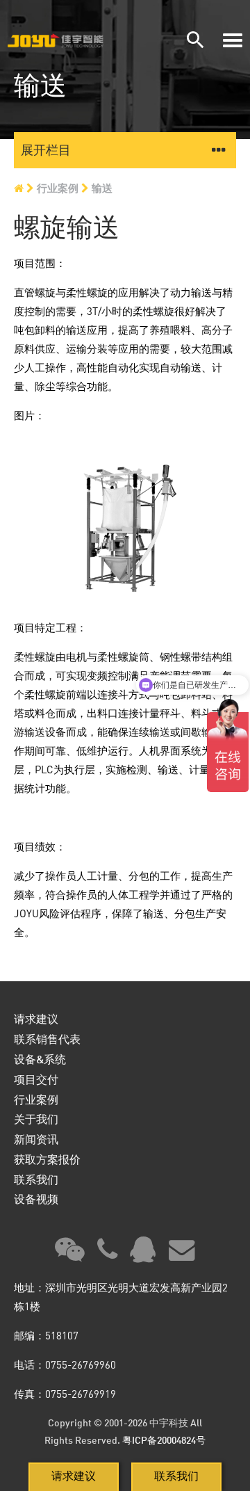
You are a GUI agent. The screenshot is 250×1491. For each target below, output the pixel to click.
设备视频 (36, 1198)
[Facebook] (107, 1254)
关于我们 (36, 1118)
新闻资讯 (36, 1138)
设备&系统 (40, 1058)
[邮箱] (182, 1254)
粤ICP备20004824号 (164, 1440)
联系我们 (176, 1476)
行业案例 (57, 188)
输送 (102, 188)
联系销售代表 (47, 1038)
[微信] (70, 1254)
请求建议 (73, 1476)
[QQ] (143, 1254)
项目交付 (36, 1079)
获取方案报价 (47, 1159)
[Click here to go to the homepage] (67, 40)
